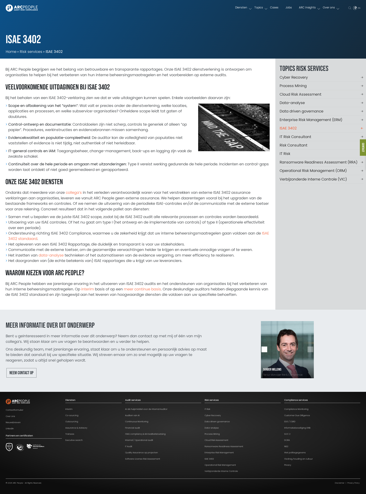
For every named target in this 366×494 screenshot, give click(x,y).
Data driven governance (301, 111)
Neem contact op (21, 373)
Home (11, 51)
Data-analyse (292, 102)
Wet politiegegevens (295, 452)
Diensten (241, 7)
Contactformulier (14, 410)
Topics (258, 7)
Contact (363, 147)
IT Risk (285, 153)
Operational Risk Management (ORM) (313, 170)
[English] (356, 8)
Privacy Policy (353, 483)
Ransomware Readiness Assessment (224, 446)
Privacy (287, 465)
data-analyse (51, 255)
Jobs (289, 7)
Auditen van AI (132, 415)
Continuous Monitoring (136, 421)
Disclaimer (339, 483)
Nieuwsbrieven (13, 422)
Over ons (329, 7)
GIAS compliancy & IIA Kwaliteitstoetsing (145, 434)
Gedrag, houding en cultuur (298, 458)
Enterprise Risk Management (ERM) (311, 119)
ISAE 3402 (288, 128)
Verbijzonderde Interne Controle (221, 471)
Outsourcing (71, 421)
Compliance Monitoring (296, 409)
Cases (274, 7)
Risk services (31, 51)
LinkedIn (10, 428)
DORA (287, 440)
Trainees (69, 434)
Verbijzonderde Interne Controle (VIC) (313, 179)
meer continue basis (142, 289)
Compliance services (296, 400)
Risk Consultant (293, 145)
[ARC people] (22, 8)
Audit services (133, 400)
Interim (68, 409)
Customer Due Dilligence (297, 415)
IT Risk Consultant (295, 136)
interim (87, 289)
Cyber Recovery (294, 77)
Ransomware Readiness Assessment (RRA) (318, 162)
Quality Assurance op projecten (141, 452)
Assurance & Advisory (76, 427)
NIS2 (286, 446)
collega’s (74, 192)
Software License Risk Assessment (142, 458)
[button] (310, 349)
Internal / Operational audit (139, 440)
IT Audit (128, 446)
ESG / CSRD (289, 421)
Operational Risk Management (220, 465)
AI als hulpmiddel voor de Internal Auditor (146, 409)
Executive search (74, 440)
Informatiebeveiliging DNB (297, 427)
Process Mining (293, 85)
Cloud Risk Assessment (300, 94)
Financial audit (132, 427)
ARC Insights (307, 7)
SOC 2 (287, 434)
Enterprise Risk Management (219, 452)
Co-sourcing (71, 415)
